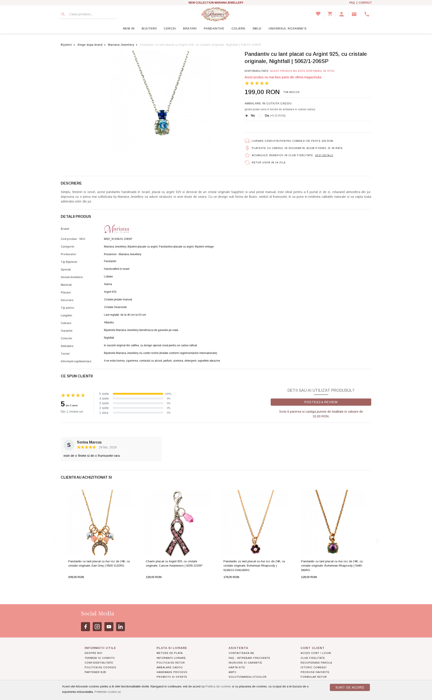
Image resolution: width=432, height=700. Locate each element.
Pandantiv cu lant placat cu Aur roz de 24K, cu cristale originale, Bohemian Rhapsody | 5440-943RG (332, 566)
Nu (253, 115)
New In (128, 28)
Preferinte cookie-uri (107, 691)
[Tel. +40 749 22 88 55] (367, 14)
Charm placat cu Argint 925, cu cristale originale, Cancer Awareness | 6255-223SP (174, 563)
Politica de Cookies (100, 667)
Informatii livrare (171, 658)
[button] (342, 14)
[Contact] (355, 14)
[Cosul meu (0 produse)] (330, 14)
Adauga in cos (85, 586)
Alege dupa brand (90, 44)
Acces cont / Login (316, 653)
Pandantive (214, 28)
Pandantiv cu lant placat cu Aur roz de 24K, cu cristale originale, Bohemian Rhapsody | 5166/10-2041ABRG (254, 566)
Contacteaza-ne (241, 653)
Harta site (237, 667)
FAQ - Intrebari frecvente (249, 658)
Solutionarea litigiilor (248, 676)
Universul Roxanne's (288, 28)
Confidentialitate (99, 662)
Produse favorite (315, 672)
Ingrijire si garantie (245, 662)
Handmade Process (172, 672)
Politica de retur (171, 662)
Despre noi (93, 653)
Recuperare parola (316, 662)
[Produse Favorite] (318, 14)
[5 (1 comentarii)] (257, 83)
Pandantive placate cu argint (176, 246)
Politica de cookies (218, 686)
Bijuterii (149, 28)
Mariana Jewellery (121, 44)
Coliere (238, 28)
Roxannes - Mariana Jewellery (122, 254)
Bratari (190, 28)
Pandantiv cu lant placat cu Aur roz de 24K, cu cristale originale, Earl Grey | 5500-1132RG (99, 563)
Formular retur (314, 676)
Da (275, 115)
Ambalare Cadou (170, 667)
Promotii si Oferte (172, 676)
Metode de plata (170, 653)
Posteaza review (321, 402)
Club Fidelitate (313, 658)
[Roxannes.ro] (215, 14)
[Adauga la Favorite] (108, 586)
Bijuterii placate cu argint (143, 246)
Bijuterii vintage (204, 246)
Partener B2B (95, 672)
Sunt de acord (349, 687)
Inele (257, 28)
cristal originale (219, 192)
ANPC (232, 672)
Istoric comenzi (313, 667)
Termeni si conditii (100, 658)
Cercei (170, 28)
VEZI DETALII (324, 155)
